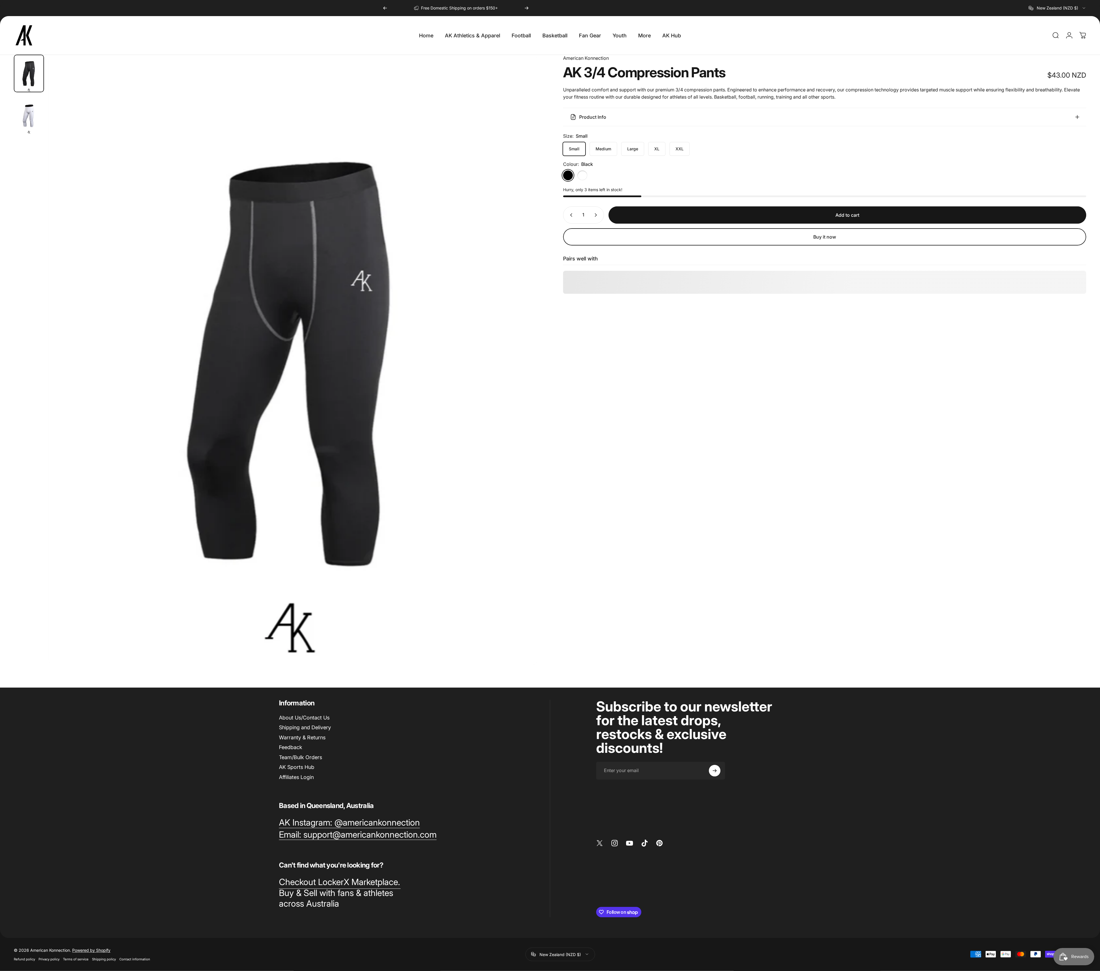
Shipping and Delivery (305, 727)
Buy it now (824, 237)
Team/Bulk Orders (300, 757)
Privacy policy (49, 959)
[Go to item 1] (29, 116)
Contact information (134, 959)
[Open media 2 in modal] (293, 360)
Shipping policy (104, 959)
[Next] (526, 8)
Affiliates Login (296, 777)
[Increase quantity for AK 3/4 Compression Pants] (597, 215)
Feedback (290, 747)
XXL (680, 148)
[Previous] (385, 8)
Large (632, 148)
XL (656, 148)
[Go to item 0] (29, 73)
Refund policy (24, 959)
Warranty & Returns (302, 737)
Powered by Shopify (91, 949)
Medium (603, 148)
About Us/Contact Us (304, 718)
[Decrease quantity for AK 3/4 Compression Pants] (570, 215)
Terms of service (76, 959)
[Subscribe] (714, 770)
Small (574, 148)
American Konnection (586, 58)
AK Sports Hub (296, 767)
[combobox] (1057, 8)
